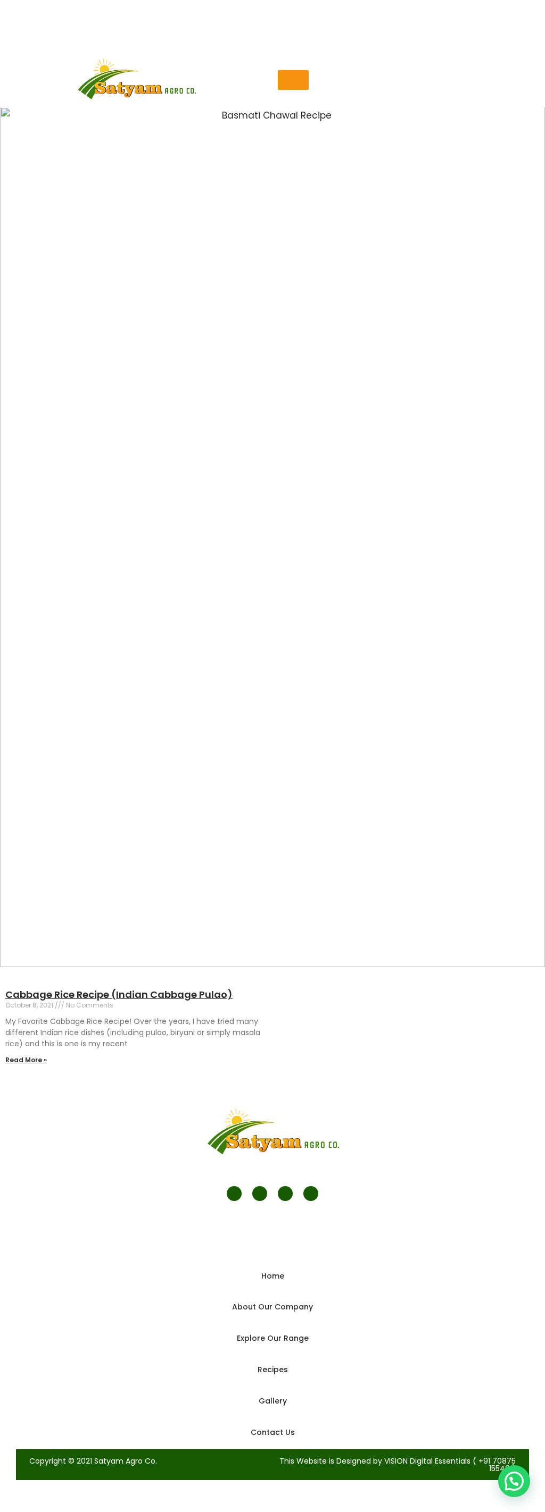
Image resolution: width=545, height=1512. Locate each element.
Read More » (26, 1059)
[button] (293, 80)
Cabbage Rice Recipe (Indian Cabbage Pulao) (119, 994)
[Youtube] (310, 1193)
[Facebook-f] (234, 1193)
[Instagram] (259, 1193)
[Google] (285, 1193)
